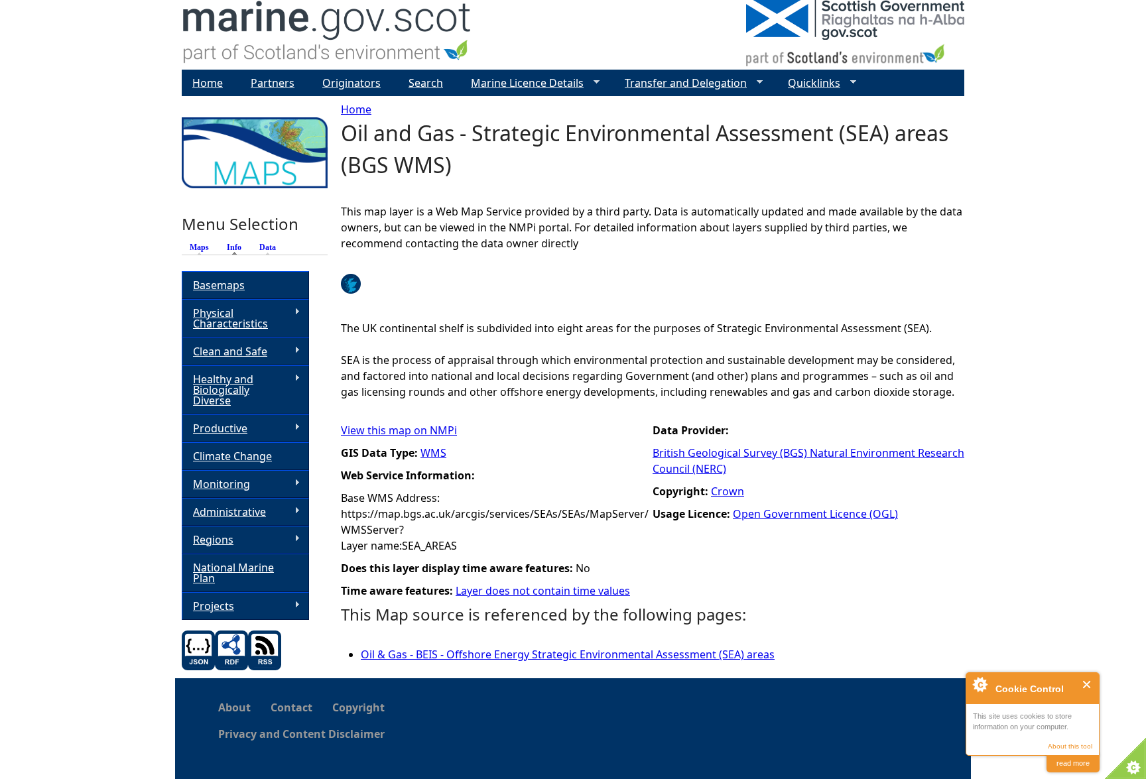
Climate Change (232, 456)
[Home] (327, 35)
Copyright (358, 707)
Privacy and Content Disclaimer (301, 734)
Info (237, 247)
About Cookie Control (979, 684)
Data (267, 247)
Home (356, 109)
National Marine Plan (233, 572)
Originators (351, 83)
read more (1073, 763)
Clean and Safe (224, 351)
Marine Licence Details (522, 83)
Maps (199, 247)
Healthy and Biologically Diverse (217, 390)
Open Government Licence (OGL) (815, 514)
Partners (272, 83)
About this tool (1070, 746)
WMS (433, 453)
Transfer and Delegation (680, 83)
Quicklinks (808, 83)
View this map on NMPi (399, 430)
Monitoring (216, 484)
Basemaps (219, 285)
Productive (214, 428)
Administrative (224, 512)
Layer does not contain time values (543, 590)
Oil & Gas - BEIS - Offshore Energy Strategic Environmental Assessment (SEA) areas (568, 654)
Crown (727, 491)
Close (1087, 684)
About (234, 707)
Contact (291, 707)
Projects (208, 606)
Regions (207, 540)
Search (426, 83)
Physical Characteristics (225, 318)
